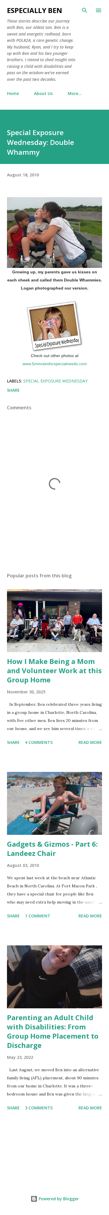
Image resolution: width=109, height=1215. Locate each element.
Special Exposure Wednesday (55, 381)
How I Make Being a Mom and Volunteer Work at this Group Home (54, 670)
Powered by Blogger (58, 1198)
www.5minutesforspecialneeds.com (54, 363)
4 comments (39, 742)
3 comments (39, 1108)
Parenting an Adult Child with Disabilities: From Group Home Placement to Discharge (53, 1031)
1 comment (37, 916)
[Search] (84, 10)
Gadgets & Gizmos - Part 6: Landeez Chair (52, 848)
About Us (43, 93)
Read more (90, 742)
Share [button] (13, 390)
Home (13, 93)
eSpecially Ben (34, 10)
